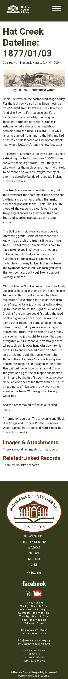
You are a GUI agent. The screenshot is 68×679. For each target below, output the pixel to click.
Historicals (34, 558)
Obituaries (34, 553)
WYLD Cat (34, 547)
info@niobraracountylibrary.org (34, 640)
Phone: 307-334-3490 (34, 661)
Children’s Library (34, 541)
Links (34, 564)
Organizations (34, 536)
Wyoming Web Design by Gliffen (34, 675)
